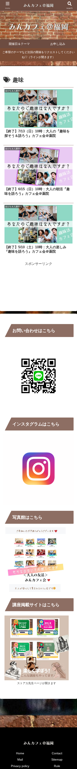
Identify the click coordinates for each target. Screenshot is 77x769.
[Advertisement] (38, 277)
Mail (20, 759)
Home (20, 753)
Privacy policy (20, 766)
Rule (57, 766)
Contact (57, 753)
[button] (69, 606)
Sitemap (56, 759)
